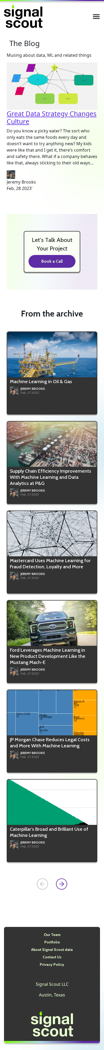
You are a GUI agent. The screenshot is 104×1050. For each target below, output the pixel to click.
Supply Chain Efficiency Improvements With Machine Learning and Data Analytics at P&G (50, 477)
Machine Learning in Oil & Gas (41, 381)
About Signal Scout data (52, 949)
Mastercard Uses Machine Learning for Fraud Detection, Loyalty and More (50, 564)
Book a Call (52, 261)
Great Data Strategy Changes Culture (52, 117)
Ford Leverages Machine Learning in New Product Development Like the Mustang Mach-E (47, 656)
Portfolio (52, 942)
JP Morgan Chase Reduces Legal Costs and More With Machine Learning (50, 743)
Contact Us (52, 957)
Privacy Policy (52, 964)
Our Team (52, 934)
